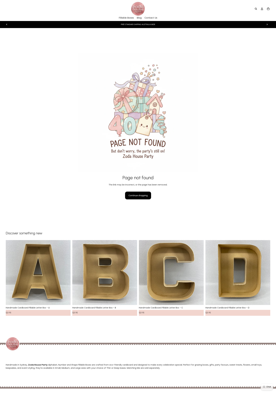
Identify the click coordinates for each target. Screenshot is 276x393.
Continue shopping (138, 195)
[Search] (256, 9)
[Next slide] (267, 24)
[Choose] (66, 300)
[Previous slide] (7, 24)
